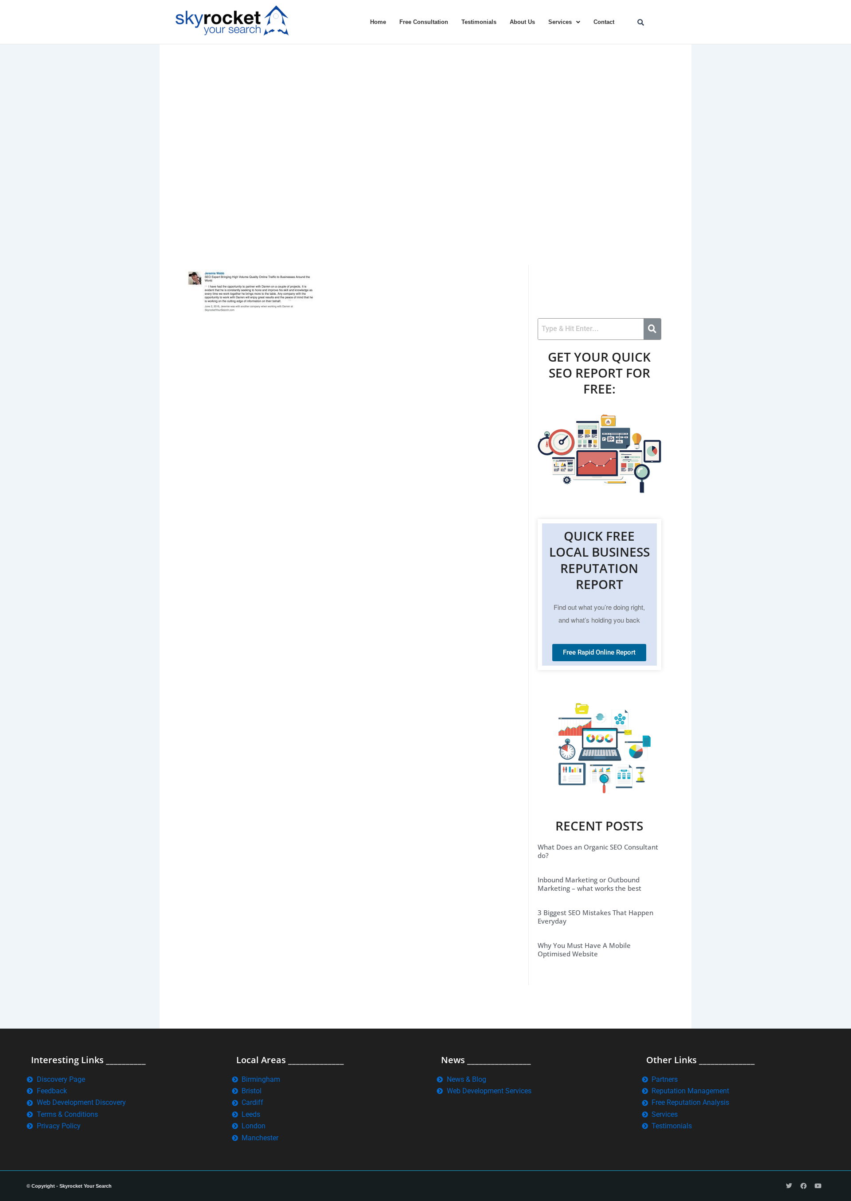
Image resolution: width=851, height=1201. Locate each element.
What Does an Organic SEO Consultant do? (598, 851)
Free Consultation (423, 22)
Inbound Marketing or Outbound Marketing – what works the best (589, 884)
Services (560, 22)
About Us (522, 22)
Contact (603, 22)
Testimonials (478, 22)
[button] (564, 21)
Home (378, 22)
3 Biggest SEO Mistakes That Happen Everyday (595, 917)
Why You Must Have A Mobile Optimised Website (584, 950)
